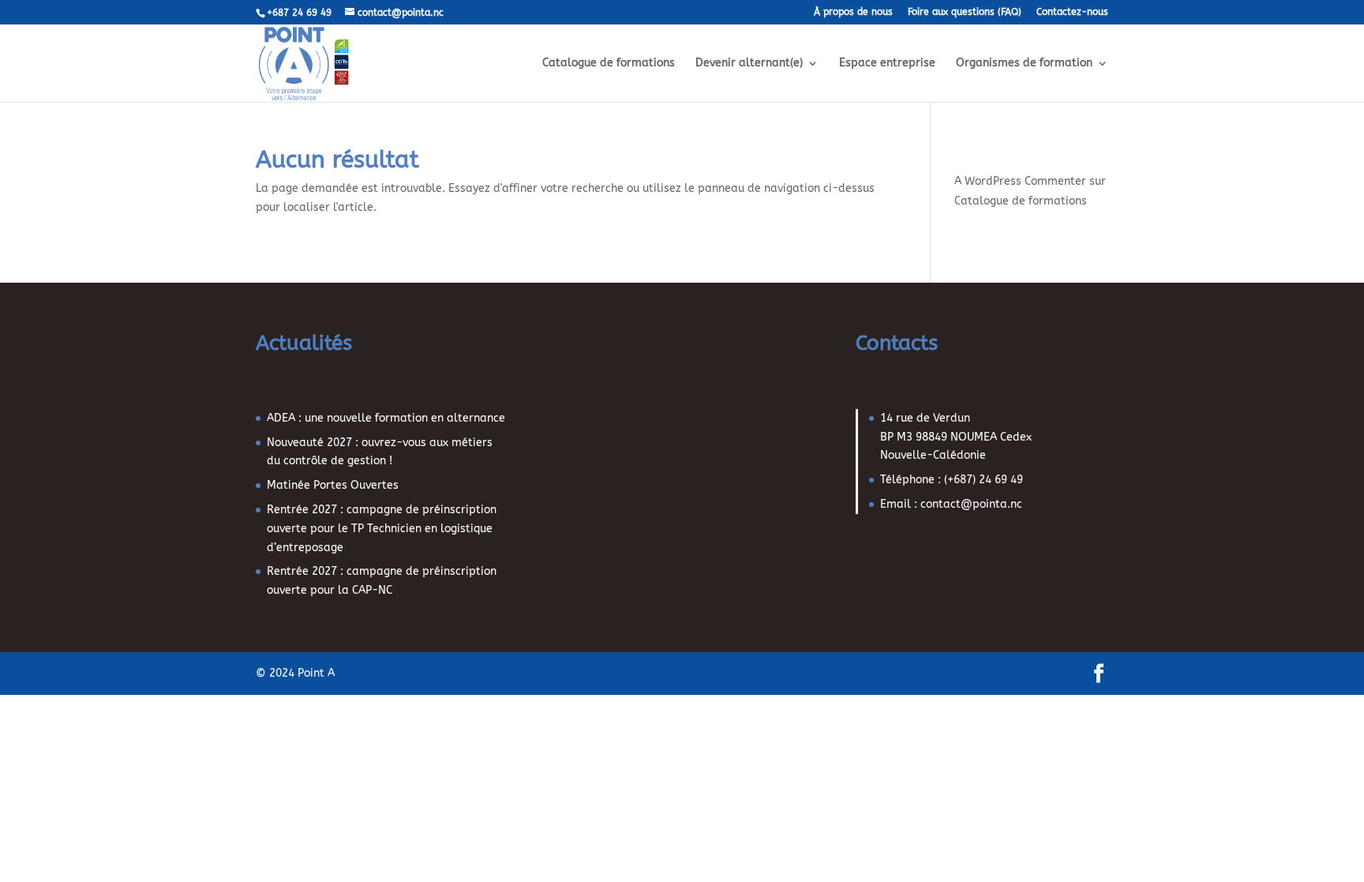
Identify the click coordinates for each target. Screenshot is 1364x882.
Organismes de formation (1024, 63)
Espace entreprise (887, 63)
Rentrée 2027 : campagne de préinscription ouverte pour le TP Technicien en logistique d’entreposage (382, 528)
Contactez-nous (1072, 12)
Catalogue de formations (608, 63)
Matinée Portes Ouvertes (333, 485)
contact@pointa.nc (971, 504)
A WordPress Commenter (1020, 181)
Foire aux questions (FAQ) (964, 12)
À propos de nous (853, 12)
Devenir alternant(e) (749, 63)
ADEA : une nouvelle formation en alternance (386, 418)
